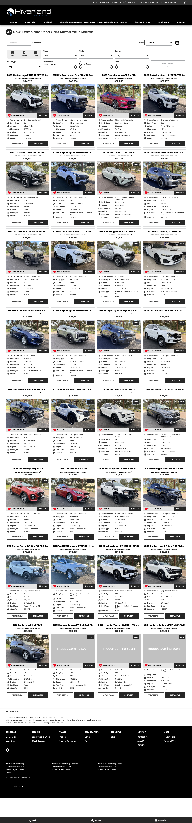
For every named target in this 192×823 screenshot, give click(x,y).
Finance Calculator (67, 741)
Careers (141, 745)
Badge (118, 51)
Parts (87, 741)
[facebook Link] (184, 2)
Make (45, 51)
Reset (141, 43)
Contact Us (38, 143)
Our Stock (30, 22)
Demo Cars (11, 737)
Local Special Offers (41, 737)
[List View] (183, 43)
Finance (62, 737)
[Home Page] (29, 12)
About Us (141, 741)
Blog (113, 737)
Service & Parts (142, 22)
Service (88, 737)
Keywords (36, 42)
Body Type (11, 61)
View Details (17, 143)
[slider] (75, 67)
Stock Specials (38, 741)
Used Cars (10, 741)
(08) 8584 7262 (17, 769)
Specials (48, 22)
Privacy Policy (170, 737)
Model (81, 51)
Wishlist (44, 115)
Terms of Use (170, 741)
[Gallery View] (177, 43)
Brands (13, 22)
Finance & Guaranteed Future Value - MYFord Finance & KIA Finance (93, 22)
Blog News (163, 22)
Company (181, 22)
